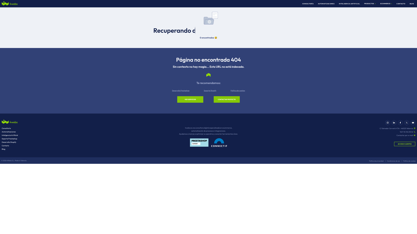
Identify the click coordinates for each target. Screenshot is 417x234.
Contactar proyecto (227, 99)
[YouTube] (413, 122)
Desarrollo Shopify (9, 142)
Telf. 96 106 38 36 (406, 132)
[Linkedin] (394, 122)
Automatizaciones (326, 4)
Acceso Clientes (405, 144)
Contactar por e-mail (404, 135)
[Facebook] (400, 122)
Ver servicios (190, 99)
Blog (412, 4)
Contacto (400, 4)
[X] (406, 122)
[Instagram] (387, 122)
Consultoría (308, 4)
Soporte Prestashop (9, 139)
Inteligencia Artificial (349, 4)
